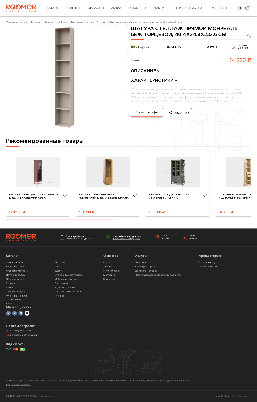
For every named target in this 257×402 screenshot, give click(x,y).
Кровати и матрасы (17, 271)
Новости (108, 262)
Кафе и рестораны (145, 267)
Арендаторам (209, 256)
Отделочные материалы (69, 275)
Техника (59, 296)
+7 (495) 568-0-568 (21, 331)
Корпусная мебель (16, 267)
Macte (248, 396)
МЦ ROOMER (244, 48)
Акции (116, 8)
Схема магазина (193, 237)
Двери (58, 271)
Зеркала (10, 283)
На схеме (242, 46)
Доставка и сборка (146, 271)
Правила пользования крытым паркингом (158, 275)
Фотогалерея (111, 271)
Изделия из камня (65, 287)
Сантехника (62, 283)
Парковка (140, 262)
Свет (58, 267)
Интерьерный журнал (188, 8)
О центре (74, 8)
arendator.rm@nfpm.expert (24, 335)
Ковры (9, 304)
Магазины (96, 8)
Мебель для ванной (66, 279)
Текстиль (60, 262)
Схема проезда (165, 237)
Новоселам (137, 8)
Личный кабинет (207, 267)
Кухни (9, 287)
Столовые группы (16, 292)
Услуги (158, 8)
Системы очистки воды (68, 292)
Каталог (53, 8)
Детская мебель (15, 275)
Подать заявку (206, 262)
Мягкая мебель (14, 262)
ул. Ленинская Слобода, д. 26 (126, 239)
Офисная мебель (15, 279)
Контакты (219, 8)
